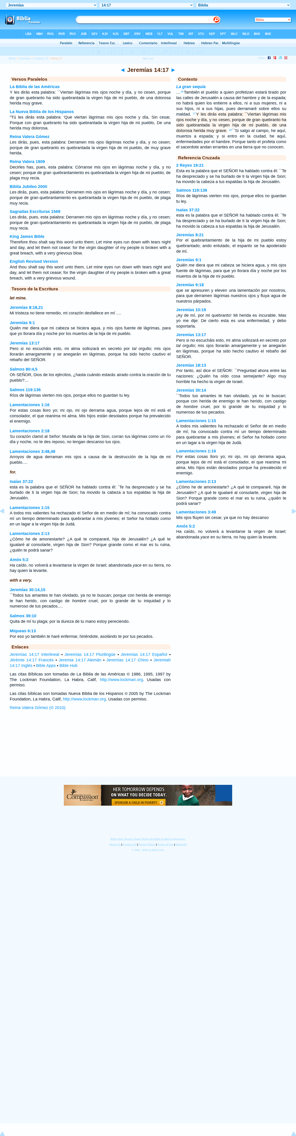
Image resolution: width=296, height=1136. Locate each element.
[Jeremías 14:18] (290, 521)
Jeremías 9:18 (190, 284)
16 (182, 91)
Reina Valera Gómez (29, 136)
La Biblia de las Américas (35, 86)
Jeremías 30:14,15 (27, 589)
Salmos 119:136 (25, 389)
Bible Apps (46, 665)
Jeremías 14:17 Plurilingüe (90, 654)
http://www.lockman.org (121, 679)
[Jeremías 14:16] (6, 521)
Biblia (12, 58)
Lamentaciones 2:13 (29, 533)
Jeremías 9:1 (22, 322)
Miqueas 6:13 (23, 631)
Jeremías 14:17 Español (144, 654)
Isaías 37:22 (21, 481)
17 (194, 113)
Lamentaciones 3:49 (196, 512)
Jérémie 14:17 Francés (32, 660)
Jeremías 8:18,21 (26, 307)
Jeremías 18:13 (191, 365)
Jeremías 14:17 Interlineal (34, 654)
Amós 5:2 (19, 559)
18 (230, 130)
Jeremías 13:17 (25, 343)
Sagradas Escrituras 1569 (35, 211)
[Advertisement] (148, 748)
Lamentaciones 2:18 (29, 431)
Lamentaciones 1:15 (29, 507)
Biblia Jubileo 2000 (28, 186)
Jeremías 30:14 (191, 390)
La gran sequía (191, 86)
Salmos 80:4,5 (23, 369)
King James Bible (27, 236)
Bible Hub (68, 665)
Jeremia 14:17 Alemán (80, 660)
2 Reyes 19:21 (190, 165)
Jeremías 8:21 (190, 235)
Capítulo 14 (41, 58)
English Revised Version (34, 261)
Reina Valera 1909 (27, 161)
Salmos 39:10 (23, 616)
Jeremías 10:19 (191, 309)
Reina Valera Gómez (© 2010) (37, 707)
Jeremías (25, 58)
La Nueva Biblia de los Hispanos (42, 111)
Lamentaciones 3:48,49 (32, 451)
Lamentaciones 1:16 (29, 404)
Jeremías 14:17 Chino (127, 660)
